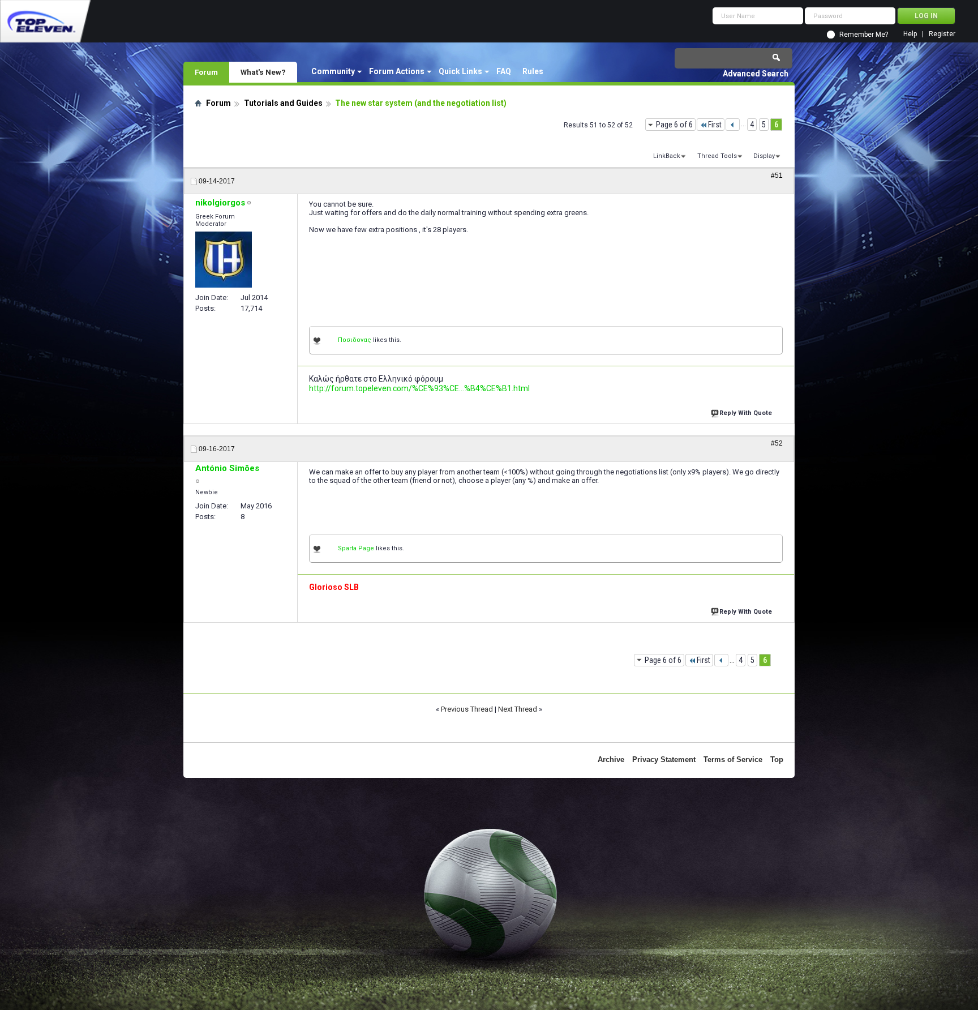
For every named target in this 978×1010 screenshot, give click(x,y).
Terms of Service (733, 759)
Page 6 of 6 (674, 124)
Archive (611, 759)
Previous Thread (467, 709)
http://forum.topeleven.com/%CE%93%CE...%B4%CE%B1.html (419, 388)
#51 (777, 175)
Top (776, 759)
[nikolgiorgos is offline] (223, 260)
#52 (777, 443)
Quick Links (460, 71)
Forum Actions (396, 71)
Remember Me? (863, 34)
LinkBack (666, 156)
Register (942, 34)
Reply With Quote (745, 413)
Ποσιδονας (354, 340)
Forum (206, 71)
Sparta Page (356, 548)
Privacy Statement (664, 759)
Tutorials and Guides (283, 103)
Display (764, 156)
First (715, 124)
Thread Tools (717, 156)
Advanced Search (755, 73)
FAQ (503, 71)
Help (910, 34)
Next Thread (517, 709)
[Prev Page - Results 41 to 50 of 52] (733, 124)
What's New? (263, 71)
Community (333, 71)
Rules (532, 71)
